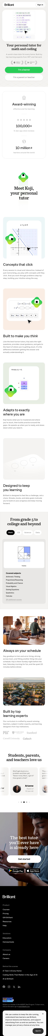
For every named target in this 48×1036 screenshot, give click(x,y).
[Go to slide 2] (18, 802)
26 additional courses (14, 600)
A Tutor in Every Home (12, 971)
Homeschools (8, 942)
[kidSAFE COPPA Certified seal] (8, 1000)
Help (5, 925)
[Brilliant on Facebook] (4, 986)
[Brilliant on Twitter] (14, 986)
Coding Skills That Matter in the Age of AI (20, 975)
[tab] (10, 532)
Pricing (6, 913)
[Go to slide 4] (24, 802)
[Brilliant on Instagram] (9, 987)
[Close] (42, 1013)
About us (6, 954)
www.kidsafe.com (24, 1006)
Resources (7, 921)
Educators (7, 938)
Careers (6, 958)
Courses (6, 909)
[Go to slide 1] (29, 802)
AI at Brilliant (8, 979)
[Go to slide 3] (21, 802)
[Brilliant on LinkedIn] (19, 987)
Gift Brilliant (8, 917)
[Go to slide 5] (26, 802)
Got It (38, 1031)
